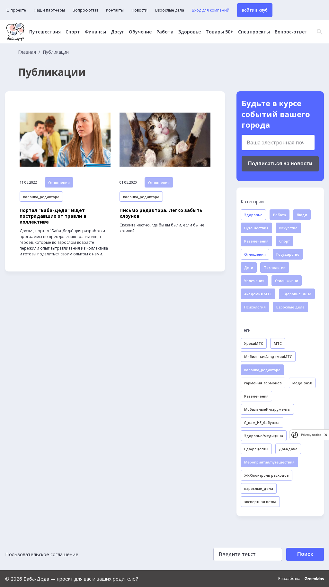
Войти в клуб (255, 10)
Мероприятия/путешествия (269, 462)
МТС (278, 343)
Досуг (117, 32)
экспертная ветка (260, 501)
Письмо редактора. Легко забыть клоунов (161, 213)
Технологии (275, 267)
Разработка (289, 579)
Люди (302, 214)
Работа (164, 32)
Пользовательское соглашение (41, 554)
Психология (255, 307)
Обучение (140, 32)
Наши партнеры (49, 10)
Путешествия (45, 32)
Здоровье (189, 32)
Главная (27, 52)
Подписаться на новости (280, 163)
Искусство (288, 227)
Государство (287, 254)
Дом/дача (288, 448)
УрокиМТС (253, 343)
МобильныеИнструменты (267, 409)
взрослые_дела (258, 488)
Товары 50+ (219, 32)
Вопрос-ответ (85, 10)
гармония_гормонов (263, 383)
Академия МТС (258, 293)
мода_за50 (302, 383)
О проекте (16, 10)
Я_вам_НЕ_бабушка (262, 422)
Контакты (115, 10)
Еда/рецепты (256, 448)
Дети (248, 267)
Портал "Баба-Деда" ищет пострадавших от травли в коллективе (53, 216)
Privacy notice (311, 434)
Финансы (95, 32)
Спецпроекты (254, 32)
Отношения (59, 182)
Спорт (73, 32)
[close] (326, 434)
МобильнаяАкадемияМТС (268, 356)
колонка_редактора (41, 196)
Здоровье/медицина (263, 435)
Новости (139, 10)
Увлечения (254, 280)
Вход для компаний (210, 10)
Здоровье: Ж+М (296, 293)
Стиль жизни (286, 280)
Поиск (305, 554)
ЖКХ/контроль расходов (266, 475)
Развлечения (256, 241)
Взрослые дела (169, 10)
